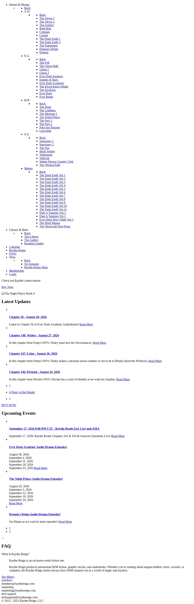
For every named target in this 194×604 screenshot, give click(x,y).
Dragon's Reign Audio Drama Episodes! (35, 514)
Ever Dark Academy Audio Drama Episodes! (38, 447)
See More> (8, 576)
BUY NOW (9, 405)
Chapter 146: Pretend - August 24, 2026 (34, 372)
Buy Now (7, 287)
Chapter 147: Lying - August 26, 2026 (33, 353)
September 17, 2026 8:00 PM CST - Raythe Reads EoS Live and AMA (54, 428)
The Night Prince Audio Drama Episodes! (36, 478)
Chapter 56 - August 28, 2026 (28, 317)
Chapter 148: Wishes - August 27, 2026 (34, 335)
